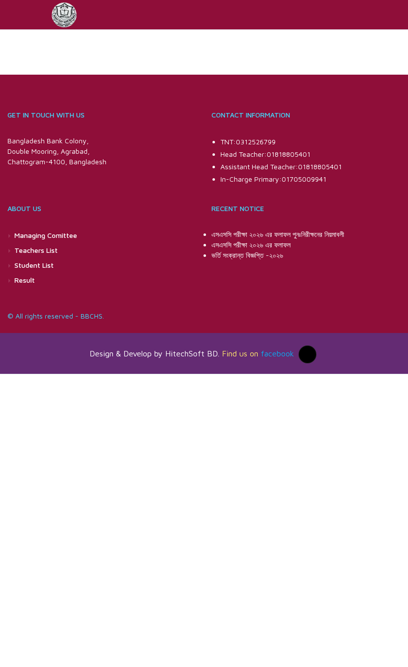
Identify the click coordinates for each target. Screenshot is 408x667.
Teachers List (36, 250)
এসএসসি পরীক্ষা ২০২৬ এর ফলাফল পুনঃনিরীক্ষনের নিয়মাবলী (277, 234)
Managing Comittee (45, 235)
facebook (277, 352)
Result (24, 280)
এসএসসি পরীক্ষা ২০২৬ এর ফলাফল (251, 244)
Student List (34, 265)
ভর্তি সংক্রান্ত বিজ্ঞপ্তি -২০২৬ (247, 255)
